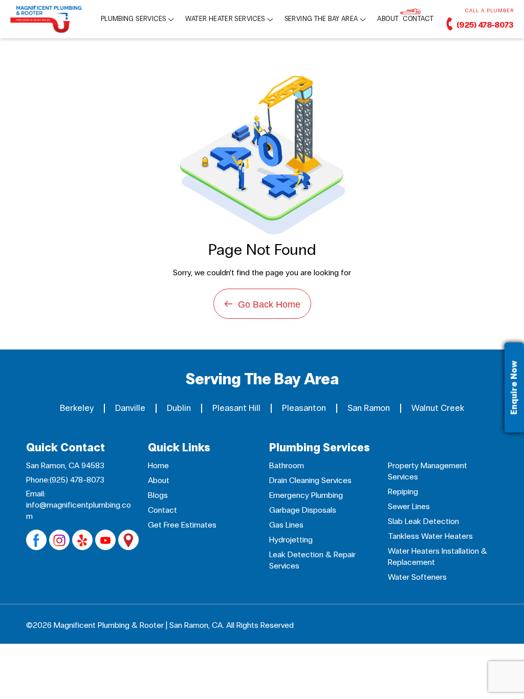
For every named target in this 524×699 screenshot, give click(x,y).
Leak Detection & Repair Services (312, 560)
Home (158, 465)
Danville (130, 408)
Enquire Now (514, 387)
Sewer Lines (409, 506)
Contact (162, 510)
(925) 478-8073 (484, 25)
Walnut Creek (437, 408)
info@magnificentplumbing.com (78, 510)
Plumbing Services (133, 19)
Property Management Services (427, 471)
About (158, 480)
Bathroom (286, 465)
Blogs (158, 495)
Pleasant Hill (236, 408)
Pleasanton (304, 408)
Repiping (403, 491)
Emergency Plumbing (306, 495)
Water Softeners (417, 577)
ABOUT (388, 19)
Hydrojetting (291, 539)
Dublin (179, 408)
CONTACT (418, 19)
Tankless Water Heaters (430, 536)
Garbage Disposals (302, 510)
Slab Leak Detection (423, 521)
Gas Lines (286, 525)
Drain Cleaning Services (310, 480)
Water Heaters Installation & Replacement (437, 556)
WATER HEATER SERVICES (225, 19)
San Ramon (368, 408)
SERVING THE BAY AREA (321, 19)
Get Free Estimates (182, 525)
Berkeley (77, 408)
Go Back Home (262, 304)
